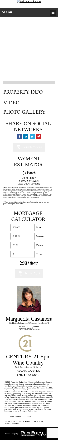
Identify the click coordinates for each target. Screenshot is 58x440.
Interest (40, 236)
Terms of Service (24, 421)
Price (38, 227)
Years (39, 254)
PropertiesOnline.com (37, 382)
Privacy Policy (10, 421)
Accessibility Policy (12, 423)
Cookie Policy (38, 421)
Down (39, 245)
